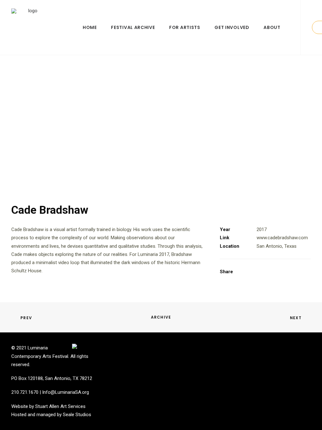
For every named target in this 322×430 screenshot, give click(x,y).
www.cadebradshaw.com (282, 237)
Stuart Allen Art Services (60, 406)
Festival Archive (133, 27)
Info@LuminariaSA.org (65, 392)
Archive (161, 317)
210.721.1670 (24, 392)
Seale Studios (77, 414)
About (272, 27)
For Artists (184, 27)
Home (90, 27)
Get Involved (231, 27)
